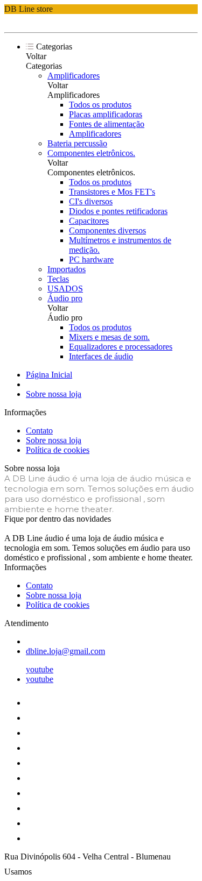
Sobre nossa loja (53, 394)
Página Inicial (49, 374)
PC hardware (91, 259)
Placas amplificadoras (105, 114)
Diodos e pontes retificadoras (118, 211)
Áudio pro (64, 298)
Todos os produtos (100, 104)
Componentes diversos (107, 230)
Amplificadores (73, 75)
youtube (39, 669)
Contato (39, 430)
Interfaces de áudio (101, 356)
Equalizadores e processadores (120, 346)
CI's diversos (91, 201)
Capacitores (89, 220)
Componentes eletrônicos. (91, 153)
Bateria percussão (77, 143)
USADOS (65, 288)
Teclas (58, 278)
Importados (66, 269)
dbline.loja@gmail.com (65, 651)
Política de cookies (57, 449)
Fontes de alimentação (106, 124)
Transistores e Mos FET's (112, 191)
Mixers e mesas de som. (109, 337)
